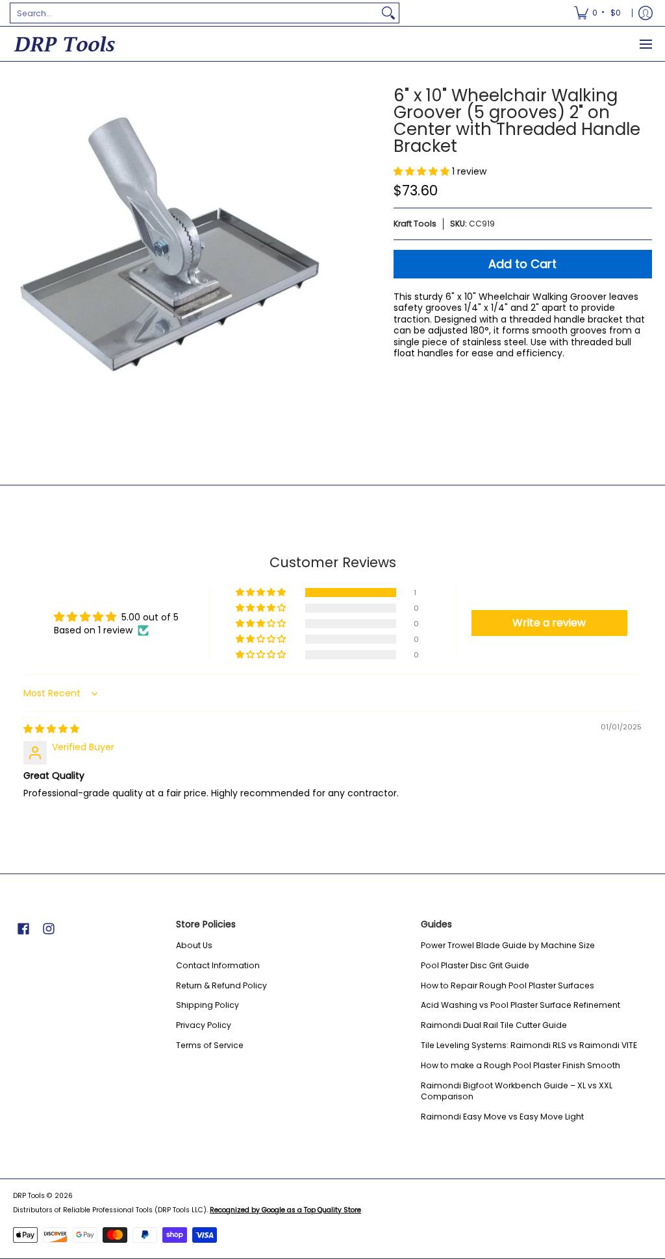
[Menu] (645, 44)
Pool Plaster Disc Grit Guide (475, 965)
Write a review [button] (549, 622)
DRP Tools (29, 1196)
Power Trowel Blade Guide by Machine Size (508, 945)
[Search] (388, 13)
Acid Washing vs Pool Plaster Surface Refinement (520, 1004)
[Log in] (646, 13)
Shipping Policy (207, 1004)
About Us (194, 945)
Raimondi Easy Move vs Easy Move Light (502, 1116)
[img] (51, 728)
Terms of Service (210, 1045)
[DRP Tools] (65, 44)
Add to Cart (522, 264)
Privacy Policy (203, 1025)
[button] (423, 171)
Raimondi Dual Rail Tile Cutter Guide (494, 1025)
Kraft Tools (415, 223)
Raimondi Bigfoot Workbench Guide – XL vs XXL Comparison (516, 1091)
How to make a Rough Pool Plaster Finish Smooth (520, 1065)
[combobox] (194, 13)
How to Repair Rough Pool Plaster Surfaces (507, 985)
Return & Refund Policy (221, 985)
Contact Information (218, 965)
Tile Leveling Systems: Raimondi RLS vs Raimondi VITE (529, 1045)
